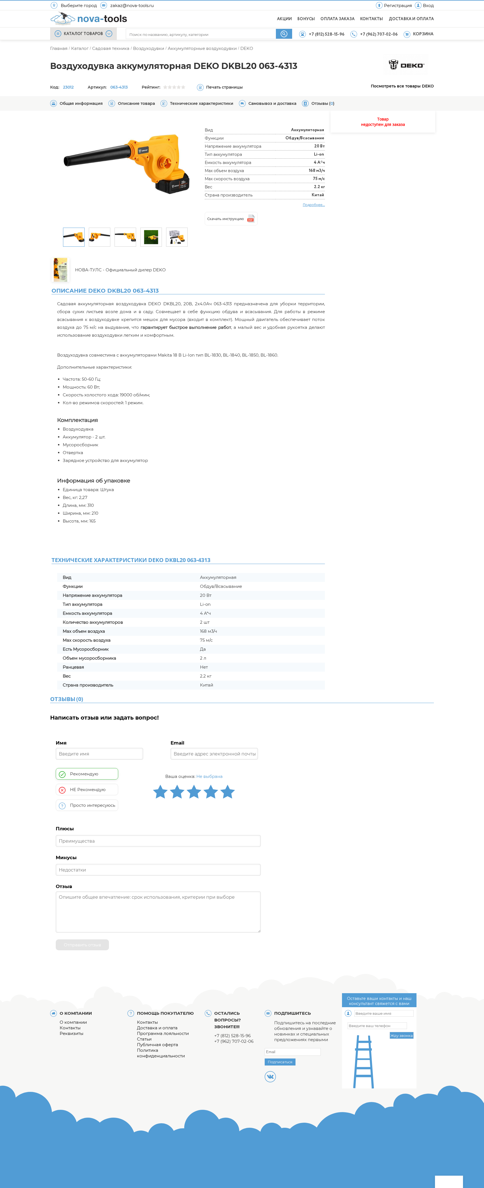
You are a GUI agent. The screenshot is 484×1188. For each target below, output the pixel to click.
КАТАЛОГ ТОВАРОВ (83, 34)
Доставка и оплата (157, 1027)
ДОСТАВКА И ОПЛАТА (411, 19)
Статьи (144, 1039)
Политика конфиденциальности (161, 1053)
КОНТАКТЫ (371, 19)
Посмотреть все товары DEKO (402, 86)
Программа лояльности (163, 1033)
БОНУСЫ (306, 19)
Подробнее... (314, 204)
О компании (73, 1022)
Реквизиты (71, 1033)
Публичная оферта (157, 1044)
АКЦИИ (284, 19)
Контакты (70, 1027)
